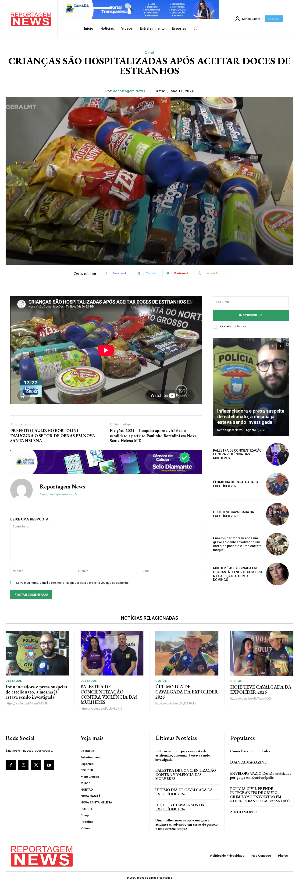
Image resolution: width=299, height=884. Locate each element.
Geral (149, 53)
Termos (241, 326)
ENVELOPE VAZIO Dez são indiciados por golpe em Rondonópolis (260, 775)
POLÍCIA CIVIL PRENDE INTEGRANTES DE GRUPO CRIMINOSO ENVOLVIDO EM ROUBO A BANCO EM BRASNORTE (260, 794)
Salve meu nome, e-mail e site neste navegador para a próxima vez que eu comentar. (72, 582)
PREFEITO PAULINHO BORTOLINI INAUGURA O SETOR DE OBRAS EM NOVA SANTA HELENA (52, 435)
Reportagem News (129, 91)
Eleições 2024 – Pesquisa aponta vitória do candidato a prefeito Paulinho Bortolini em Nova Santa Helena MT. (153, 435)
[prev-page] (272, 346)
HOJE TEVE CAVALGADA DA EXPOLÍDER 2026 (233, 514)
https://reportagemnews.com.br (58, 494)
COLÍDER (162, 680)
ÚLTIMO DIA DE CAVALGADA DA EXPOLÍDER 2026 (236, 484)
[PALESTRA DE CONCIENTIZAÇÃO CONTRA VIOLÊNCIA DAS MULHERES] (277, 454)
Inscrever (248, 315)
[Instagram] (23, 765)
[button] (195, 28)
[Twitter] (36, 765)
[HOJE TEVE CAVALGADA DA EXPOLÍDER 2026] (277, 514)
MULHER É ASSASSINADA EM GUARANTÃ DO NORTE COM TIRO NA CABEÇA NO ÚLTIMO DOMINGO (237, 574)
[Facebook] (11, 765)
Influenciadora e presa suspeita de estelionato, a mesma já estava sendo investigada (250, 416)
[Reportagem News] (21, 490)
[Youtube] (49, 765)
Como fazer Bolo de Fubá (250, 751)
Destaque (14, 680)
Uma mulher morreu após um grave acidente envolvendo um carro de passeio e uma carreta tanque (237, 544)
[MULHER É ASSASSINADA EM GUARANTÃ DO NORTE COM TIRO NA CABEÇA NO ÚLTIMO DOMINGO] (277, 574)
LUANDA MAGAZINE (248, 762)
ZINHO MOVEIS (243, 812)
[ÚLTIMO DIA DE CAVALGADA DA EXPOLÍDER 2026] (277, 484)
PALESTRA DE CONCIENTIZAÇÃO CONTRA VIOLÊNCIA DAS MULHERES (237, 454)
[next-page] (280, 346)
